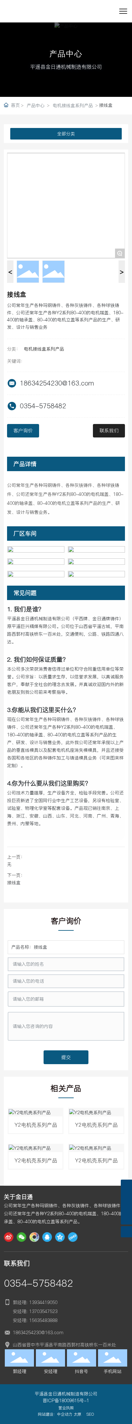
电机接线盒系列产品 (73, 105)
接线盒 (14, 882)
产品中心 (36, 105)
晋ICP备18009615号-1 (66, 1400)
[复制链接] (73, 1237)
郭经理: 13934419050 (35, 1302)
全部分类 (66, 134)
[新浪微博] (8, 1237)
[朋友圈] (34, 1237)
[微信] (21, 1237)
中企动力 (64, 1414)
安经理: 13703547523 (35, 1311)
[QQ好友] (47, 1237)
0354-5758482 (43, 406)
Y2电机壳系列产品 (35, 1124)
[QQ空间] (60, 1237)
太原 (77, 1414)
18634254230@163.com (57, 383)
